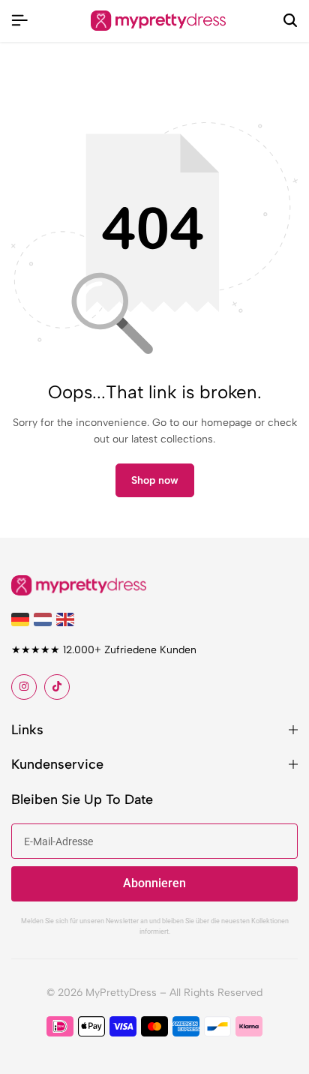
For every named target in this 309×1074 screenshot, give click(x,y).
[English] (67, 618)
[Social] (24, 687)
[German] (22, 618)
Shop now (154, 480)
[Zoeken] (290, 21)
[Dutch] (45, 618)
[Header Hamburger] (19, 20)
